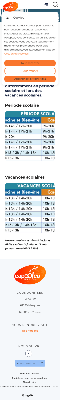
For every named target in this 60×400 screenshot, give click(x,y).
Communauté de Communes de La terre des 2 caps (29, 386)
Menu (46, 4)
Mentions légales (29, 373)
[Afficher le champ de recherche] (55, 4)
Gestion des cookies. (16, 53)
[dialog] (30, 48)
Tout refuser (30, 71)
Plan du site (29, 382)
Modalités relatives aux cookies (29, 378)
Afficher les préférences (30, 78)
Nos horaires (30, 330)
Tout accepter (30, 63)
